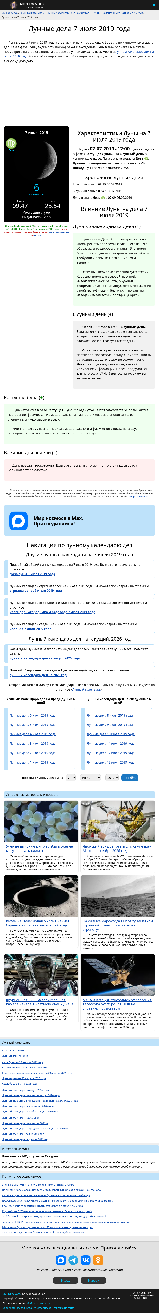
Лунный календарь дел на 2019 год (68, 13)
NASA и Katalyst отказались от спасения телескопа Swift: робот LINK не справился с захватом (57, 1200)
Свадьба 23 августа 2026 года (19, 1083)
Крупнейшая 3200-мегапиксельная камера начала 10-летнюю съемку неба (47, 1211)
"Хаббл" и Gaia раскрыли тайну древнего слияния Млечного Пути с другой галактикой (54, 1216)
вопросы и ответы (139, 496)
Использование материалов (34, 1308)
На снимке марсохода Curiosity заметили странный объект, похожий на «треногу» (52, 1190)
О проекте (9, 1308)
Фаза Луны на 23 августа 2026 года (22, 1062)
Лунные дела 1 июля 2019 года (33, 762)
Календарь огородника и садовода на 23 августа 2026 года (37, 1073)
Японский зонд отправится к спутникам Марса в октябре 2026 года (42, 1206)
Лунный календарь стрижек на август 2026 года (31, 1095)
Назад (65, 1280)
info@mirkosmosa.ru (38, 1303)
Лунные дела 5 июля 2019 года (33, 725)
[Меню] (4, 5)
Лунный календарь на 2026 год (20, 1118)
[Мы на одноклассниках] (98, 1260)
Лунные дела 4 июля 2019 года (33, 734)
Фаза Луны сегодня (13, 1050)
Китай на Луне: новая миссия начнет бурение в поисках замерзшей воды (46, 1195)
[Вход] (153, 5)
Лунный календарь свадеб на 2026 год (25, 1139)
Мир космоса (10, 13)
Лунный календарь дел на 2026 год (23, 1133)
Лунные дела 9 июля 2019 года (110, 725)
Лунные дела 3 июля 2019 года (33, 743)
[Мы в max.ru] (55, 530)
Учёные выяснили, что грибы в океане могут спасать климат (39, 1184)
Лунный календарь (32, 13)
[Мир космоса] (14, 5)
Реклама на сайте (63, 1308)
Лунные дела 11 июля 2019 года (111, 743)
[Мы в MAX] (61, 1260)
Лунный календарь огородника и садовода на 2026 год (35, 1128)
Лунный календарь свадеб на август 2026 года (30, 1111)
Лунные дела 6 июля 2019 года (33, 715)
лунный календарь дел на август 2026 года (45, 658)
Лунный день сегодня (15, 1056)
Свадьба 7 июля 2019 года (31, 629)
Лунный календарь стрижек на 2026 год (26, 1123)
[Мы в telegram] (73, 1260)
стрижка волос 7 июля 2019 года (36, 591)
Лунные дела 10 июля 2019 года (111, 734)
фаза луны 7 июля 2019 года (32, 574)
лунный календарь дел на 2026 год (38, 675)
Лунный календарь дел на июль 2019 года (117, 13)
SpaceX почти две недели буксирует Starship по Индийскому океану (43, 1232)
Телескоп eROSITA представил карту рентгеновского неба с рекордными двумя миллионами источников (65, 1222)
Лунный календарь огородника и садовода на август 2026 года (40, 1100)
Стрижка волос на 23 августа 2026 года (25, 1067)
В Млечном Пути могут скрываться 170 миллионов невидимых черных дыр (47, 1227)
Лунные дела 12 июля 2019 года (111, 753)
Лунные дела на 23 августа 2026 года (24, 1078)
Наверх (93, 1280)
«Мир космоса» (12, 1294)
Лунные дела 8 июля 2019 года (110, 715)
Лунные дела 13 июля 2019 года (111, 762)
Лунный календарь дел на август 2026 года (28, 1106)
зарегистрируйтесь (59, 231)
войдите (38, 234)
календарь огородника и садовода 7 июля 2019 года (52, 612)
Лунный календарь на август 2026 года (25, 1090)
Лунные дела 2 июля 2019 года (33, 753)
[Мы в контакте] (85, 1260)
